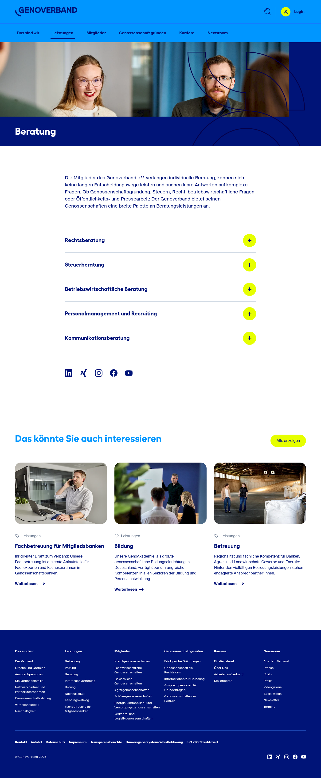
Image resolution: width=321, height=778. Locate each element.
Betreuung (72, 661)
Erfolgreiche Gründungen (182, 661)
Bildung (70, 687)
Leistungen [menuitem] (62, 33)
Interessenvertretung (80, 681)
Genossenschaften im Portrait (180, 698)
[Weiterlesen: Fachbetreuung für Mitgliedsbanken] (61, 493)
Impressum (78, 742)
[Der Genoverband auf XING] (83, 373)
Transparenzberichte (106, 742)
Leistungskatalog (77, 700)
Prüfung (70, 668)
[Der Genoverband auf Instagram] (98, 373)
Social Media (273, 694)
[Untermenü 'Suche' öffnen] (267, 11)
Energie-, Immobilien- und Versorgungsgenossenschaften (135, 705)
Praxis (268, 681)
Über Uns (221, 668)
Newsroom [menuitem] (217, 33)
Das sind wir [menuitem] (28, 33)
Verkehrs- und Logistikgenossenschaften (133, 716)
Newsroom (272, 651)
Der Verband (24, 661)
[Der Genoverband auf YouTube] (129, 373)
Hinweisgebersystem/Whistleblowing (154, 742)
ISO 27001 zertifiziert (202, 742)
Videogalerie (273, 687)
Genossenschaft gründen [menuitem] (142, 33)
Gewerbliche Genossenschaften (128, 681)
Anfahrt (36, 742)
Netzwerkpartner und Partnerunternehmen (30, 689)
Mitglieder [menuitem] (96, 33)
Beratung (71, 674)
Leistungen (73, 651)
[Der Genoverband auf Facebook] (113, 373)
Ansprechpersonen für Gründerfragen (180, 687)
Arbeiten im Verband (228, 674)
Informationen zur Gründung (184, 679)
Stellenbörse (223, 681)
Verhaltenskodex (27, 705)
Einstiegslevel (224, 661)
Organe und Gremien (30, 668)
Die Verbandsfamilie (29, 681)
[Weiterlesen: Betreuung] (260, 493)
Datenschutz (55, 742)
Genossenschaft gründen (183, 651)
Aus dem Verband (276, 661)
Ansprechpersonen (29, 674)
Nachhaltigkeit (25, 711)
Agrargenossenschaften (131, 690)
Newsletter (271, 700)
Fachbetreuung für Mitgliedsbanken (78, 709)
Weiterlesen (26, 583)
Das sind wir (24, 651)
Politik (268, 674)
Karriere (220, 651)
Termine (269, 707)
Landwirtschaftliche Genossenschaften (128, 670)
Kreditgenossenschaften (132, 661)
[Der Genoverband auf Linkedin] (68, 373)
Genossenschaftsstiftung (33, 698)
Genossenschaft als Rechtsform (178, 670)
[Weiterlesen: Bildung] (160, 493)
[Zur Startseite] (46, 12)
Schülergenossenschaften (133, 696)
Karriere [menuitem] (186, 33)
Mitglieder (122, 651)
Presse (269, 668)
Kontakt (21, 742)
